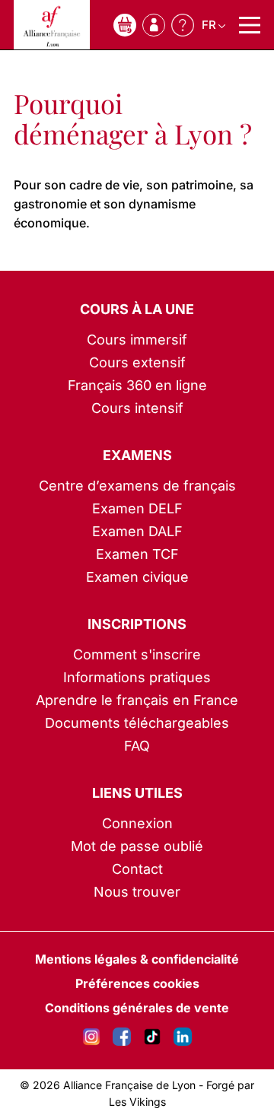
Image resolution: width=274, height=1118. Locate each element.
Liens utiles (137, 793)
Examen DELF (137, 508)
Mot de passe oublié (137, 846)
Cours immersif (137, 340)
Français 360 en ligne (137, 385)
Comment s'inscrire (137, 654)
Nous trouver (137, 892)
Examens (137, 455)
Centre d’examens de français (137, 486)
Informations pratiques (137, 677)
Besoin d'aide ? (182, 25)
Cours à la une (137, 309)
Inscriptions (137, 624)
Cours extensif (137, 362)
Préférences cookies (137, 983)
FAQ (137, 746)
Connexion (137, 823)
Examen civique (137, 577)
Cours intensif (137, 408)
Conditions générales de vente (137, 1007)
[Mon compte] (153, 25)
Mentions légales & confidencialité (137, 959)
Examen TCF (137, 554)
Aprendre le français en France (137, 700)
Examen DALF (137, 531)
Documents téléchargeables (137, 723)
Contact (137, 869)
